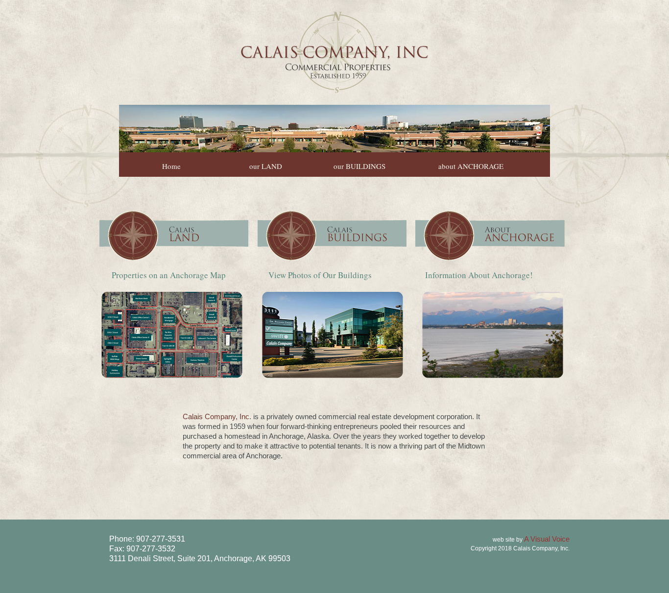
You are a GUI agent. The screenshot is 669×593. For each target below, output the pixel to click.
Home (171, 166)
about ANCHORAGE (470, 166)
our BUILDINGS (359, 166)
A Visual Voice (546, 539)
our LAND (265, 166)
